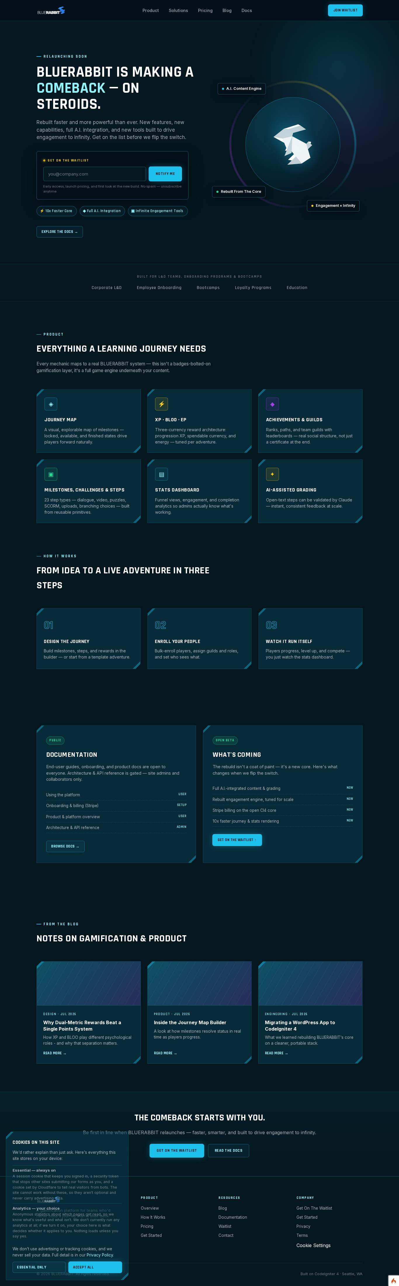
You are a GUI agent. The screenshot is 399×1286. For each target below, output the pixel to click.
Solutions (178, 10)
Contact (225, 1235)
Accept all (83, 1267)
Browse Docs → (65, 846)
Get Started (151, 1235)
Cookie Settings (313, 1245)
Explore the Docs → (59, 231)
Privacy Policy (100, 1255)
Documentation (232, 1217)
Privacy (303, 1226)
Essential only (31, 1267)
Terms (302, 1235)
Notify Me (165, 173)
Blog (227, 10)
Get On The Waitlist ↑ (237, 840)
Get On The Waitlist (177, 1150)
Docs (247, 10)
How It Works (153, 1217)
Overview (150, 1208)
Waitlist (224, 1226)
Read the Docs (229, 1150)
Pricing (205, 10)
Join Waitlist (345, 10)
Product (151, 10)
